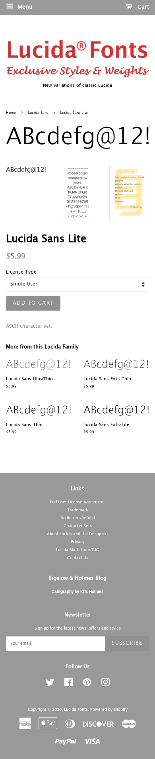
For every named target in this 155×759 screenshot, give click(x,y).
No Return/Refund (77, 518)
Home (11, 113)
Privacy (77, 542)
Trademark (77, 510)
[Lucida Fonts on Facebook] (68, 685)
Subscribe (127, 643)
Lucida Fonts (76, 710)
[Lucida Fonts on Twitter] (50, 685)
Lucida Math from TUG (77, 550)
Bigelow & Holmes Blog (77, 578)
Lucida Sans (38, 113)
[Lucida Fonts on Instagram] (105, 685)
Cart (142, 7)
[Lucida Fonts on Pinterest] (87, 685)
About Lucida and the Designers (77, 534)
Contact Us (77, 558)
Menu (24, 7)
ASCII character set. (29, 326)
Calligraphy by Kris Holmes (77, 592)
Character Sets (78, 526)
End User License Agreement (77, 502)
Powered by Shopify (109, 710)
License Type (21, 272)
